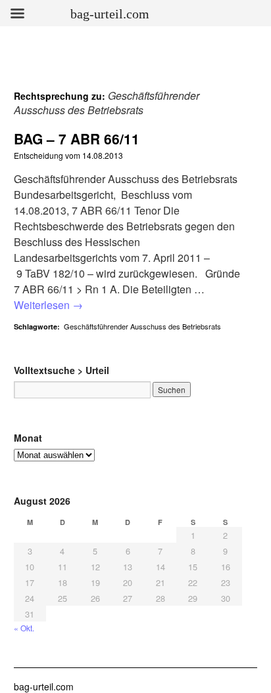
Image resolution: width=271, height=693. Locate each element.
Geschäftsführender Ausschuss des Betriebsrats (142, 326)
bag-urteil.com (44, 686)
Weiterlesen (48, 304)
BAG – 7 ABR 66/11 (76, 138)
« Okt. (24, 627)
